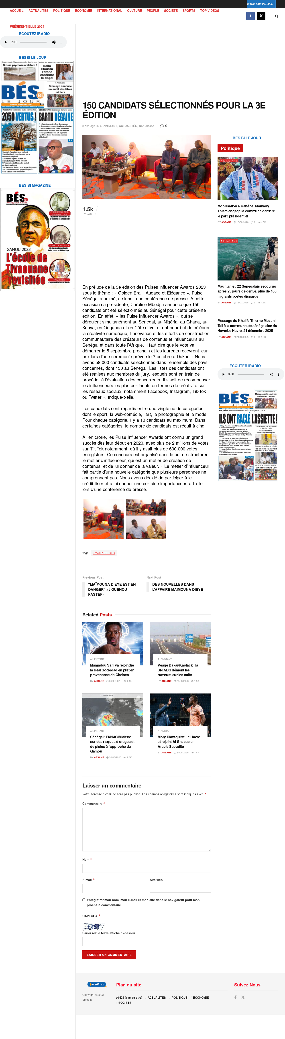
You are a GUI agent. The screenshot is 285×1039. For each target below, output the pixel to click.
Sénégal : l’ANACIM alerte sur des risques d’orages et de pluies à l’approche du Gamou (112, 744)
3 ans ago (88, 126)
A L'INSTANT (108, 126)
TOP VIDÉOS (209, 10)
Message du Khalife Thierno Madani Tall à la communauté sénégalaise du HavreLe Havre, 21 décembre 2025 (247, 325)
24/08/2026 (114, 681)
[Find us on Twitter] (261, 16)
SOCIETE (171, 10)
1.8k (263, 337)
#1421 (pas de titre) (129, 997)
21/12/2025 (242, 337)
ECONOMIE (83, 10)
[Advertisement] (180, 62)
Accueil (17, 10)
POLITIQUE (61, 10)
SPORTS (189, 10)
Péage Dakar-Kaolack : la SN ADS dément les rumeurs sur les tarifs (178, 670)
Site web (156, 879)
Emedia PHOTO (104, 553)
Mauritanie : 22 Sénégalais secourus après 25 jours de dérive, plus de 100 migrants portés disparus (247, 291)
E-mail (88, 879)
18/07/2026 (242, 302)
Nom (87, 859)
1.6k (129, 757)
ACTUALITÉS (38, 10)
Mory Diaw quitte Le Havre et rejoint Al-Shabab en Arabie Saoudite (179, 741)
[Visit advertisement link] (37, 114)
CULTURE (134, 10)
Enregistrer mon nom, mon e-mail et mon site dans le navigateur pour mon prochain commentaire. (143, 902)
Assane (99, 681)
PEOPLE (153, 10)
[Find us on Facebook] (250, 16)
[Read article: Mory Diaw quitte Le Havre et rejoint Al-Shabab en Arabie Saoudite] (180, 715)
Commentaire (94, 803)
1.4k (129, 681)
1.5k (196, 681)
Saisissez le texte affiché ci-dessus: (109, 933)
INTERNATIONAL (109, 10)
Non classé (146, 126)
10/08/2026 (242, 222)
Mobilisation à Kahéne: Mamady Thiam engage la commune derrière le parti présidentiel (246, 211)
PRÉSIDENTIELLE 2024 (27, 26)
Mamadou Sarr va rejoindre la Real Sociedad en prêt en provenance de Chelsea (112, 670)
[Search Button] (276, 16)
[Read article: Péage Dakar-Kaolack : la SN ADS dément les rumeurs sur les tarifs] (180, 643)
